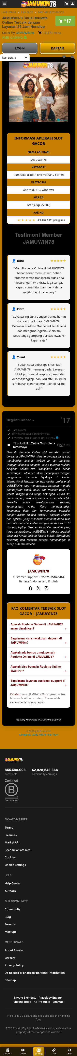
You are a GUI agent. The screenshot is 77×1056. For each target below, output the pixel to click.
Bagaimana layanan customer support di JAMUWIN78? (37, 683)
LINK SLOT (27, 12)
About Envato (14, 950)
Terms (9, 827)
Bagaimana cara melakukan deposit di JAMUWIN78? (36, 640)
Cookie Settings (15, 864)
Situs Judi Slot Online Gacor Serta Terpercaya (41, 445)
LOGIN (20, 48)
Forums (10, 924)
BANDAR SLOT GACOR (51, 12)
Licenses (11, 835)
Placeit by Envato (50, 997)
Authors (10, 891)
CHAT (69, 1053)
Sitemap (10, 980)
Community (13, 909)
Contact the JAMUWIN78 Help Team (38, 734)
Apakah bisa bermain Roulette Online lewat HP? (35, 668)
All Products (42, 1001)
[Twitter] (38, 588)
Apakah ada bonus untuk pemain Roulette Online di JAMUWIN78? (32, 654)
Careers (10, 957)
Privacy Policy (14, 965)
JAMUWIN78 (9, 12)
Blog (8, 917)
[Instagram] (46, 588)
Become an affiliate (17, 850)
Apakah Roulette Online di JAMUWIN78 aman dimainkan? (36, 626)
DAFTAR (57, 48)
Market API (12, 842)
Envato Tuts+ (22, 1001)
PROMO (7, 1053)
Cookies (10, 857)
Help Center (13, 883)
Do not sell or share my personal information (35, 972)
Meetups (11, 931)
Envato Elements (25, 997)
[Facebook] (30, 588)
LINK (54, 1053)
